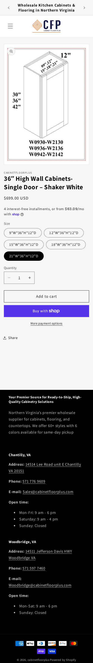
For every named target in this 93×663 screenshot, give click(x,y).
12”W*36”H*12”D (63, 232)
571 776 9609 (33, 481)
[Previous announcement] (8, 7)
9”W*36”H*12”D (22, 232)
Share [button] (13, 337)
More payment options (46, 323)
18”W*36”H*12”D (65, 244)
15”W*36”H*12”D (23, 244)
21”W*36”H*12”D (23, 256)
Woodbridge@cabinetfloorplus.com (40, 585)
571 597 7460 (33, 568)
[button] (10, 26)
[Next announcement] (84, 7)
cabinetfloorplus (38, 660)
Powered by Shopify (63, 660)
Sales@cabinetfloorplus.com (48, 491)
